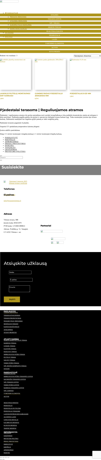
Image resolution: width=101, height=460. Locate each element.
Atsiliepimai (8, 329)
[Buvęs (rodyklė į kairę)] (1, 459)
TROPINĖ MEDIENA (10, 428)
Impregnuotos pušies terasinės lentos (18, 376)
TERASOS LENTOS (9, 373)
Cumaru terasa (9, 346)
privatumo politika (11, 438)
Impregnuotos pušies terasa (14, 354)
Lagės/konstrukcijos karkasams (16, 414)
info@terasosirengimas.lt (12, 201)
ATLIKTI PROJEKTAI (10, 332)
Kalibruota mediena (11, 422)
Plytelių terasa (10, 357)
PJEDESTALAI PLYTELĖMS (12, 408)
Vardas (6, 272)
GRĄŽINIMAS (8, 435)
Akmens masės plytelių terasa (15, 340)
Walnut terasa (9, 360)
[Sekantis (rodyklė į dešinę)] (3, 459)
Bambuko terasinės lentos (14, 388)
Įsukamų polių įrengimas (13, 321)
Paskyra (9, 145)
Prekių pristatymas (15, 144)
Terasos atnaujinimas (12, 315)
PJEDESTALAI (8, 405)
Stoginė (7, 368)
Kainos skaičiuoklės (11, 326)
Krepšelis (10, 140)
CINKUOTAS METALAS (11, 419)
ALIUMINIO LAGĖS (10, 417)
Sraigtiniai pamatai (11, 402)
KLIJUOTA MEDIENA (10, 425)
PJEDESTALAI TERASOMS (12, 411)
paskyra (7, 452)
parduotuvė (8, 444)
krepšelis (7, 447)
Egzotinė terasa (10, 348)
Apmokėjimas (11, 142)
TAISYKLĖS (7, 433)
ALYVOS (6, 396)
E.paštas (6, 280)
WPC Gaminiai (9, 390)
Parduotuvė (11, 138)
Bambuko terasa (10, 343)
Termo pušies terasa (11, 363)
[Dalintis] (6, 457)
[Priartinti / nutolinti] (1, 457)
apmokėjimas (8, 450)
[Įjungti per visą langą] (3, 457)
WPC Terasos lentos (11, 382)
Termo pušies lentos (11, 385)
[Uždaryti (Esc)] (8, 457)
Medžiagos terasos (11, 324)
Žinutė (6, 291)
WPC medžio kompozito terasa (15, 366)
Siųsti (12, 299)
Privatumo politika (15, 151)
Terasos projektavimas (12, 318)
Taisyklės (10, 147)
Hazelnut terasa (10, 351)
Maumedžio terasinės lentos (15, 379)
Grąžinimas (11, 149)
